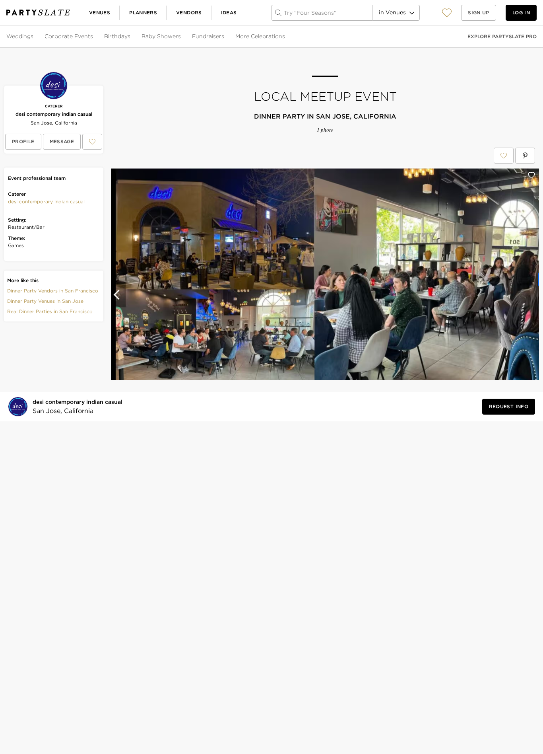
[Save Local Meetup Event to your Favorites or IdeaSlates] (504, 156)
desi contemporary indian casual (54, 114)
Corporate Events (69, 36)
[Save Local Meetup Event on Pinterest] (525, 156)
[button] (447, 12)
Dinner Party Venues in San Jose (45, 301)
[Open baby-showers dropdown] (181, 36)
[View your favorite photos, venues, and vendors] (447, 13)
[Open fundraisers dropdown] (225, 36)
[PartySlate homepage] (38, 13)
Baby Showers (161, 36)
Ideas (229, 13)
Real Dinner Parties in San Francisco (50, 311)
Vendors (189, 13)
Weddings (19, 36)
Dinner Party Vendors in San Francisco (52, 291)
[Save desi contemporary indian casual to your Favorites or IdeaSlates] (92, 142)
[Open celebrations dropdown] (286, 36)
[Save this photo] (531, 175)
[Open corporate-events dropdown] (94, 36)
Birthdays (117, 36)
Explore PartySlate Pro (502, 36)
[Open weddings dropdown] (34, 36)
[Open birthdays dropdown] (131, 36)
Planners (143, 13)
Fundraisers (208, 36)
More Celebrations (260, 36)
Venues (99, 13)
